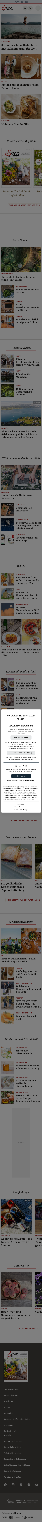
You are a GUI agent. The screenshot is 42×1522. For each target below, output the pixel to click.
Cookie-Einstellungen (21, 810)
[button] (21, 776)
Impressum (21, 804)
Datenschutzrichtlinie (21, 807)
